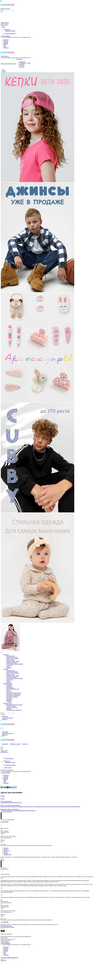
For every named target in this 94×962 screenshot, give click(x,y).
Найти (2, 960)
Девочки (3, 802)
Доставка (6, 853)
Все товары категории (6, 925)
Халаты (2, 810)
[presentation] (1, 652)
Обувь (73, 806)
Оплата (5, 852)
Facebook (6, 41)
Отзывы (6, 849)
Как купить (6, 850)
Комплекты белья (12, 810)
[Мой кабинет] (1, 730)
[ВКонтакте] (1, 787)
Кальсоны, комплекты (29, 810)
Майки (22, 810)
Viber (5, 45)
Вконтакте (6, 39)
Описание (6, 848)
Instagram (6, 42)
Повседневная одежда (14, 806)
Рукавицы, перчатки (45, 806)
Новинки (77, 806)
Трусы (6, 810)
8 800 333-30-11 (5, 22)
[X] (8, 787)
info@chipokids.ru (6, 36)
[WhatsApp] (12, 787)
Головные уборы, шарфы (33, 806)
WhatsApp (6, 47)
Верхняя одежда (5, 806)
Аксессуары (69, 806)
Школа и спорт (23, 806)
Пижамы (18, 810)
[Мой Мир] (5, 787)
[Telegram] (16, 787)
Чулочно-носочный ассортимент (58, 806)
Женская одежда (17, 802)
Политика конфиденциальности (10, 957)
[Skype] (14, 787)
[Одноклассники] (3, 787)
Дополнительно (7, 854)
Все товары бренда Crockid (7, 927)
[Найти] (2, 12)
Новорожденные (9, 802)
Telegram (6, 43)
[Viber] (10, 787)
